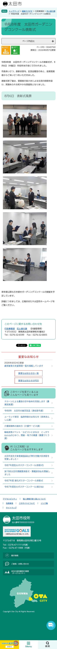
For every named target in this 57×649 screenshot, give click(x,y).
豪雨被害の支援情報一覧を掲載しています (23, 366)
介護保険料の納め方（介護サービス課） (22, 426)
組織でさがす (27, 11)
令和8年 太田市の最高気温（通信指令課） (24, 411)
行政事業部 (10, 329)
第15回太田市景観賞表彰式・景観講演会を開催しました (27, 472)
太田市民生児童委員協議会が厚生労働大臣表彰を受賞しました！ (26, 457)
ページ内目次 (28, 41)
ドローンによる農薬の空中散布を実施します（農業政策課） (26, 402)
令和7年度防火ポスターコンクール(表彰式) (24, 465)
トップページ (14, 11)
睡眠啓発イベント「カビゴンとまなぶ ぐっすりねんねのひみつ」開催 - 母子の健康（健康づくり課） (27, 435)
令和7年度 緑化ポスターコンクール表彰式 (23, 481)
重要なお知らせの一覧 (28, 373)
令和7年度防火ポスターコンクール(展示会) (24, 487)
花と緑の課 (50, 11)
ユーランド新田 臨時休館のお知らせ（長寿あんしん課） (26, 418)
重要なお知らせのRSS (28, 381)
